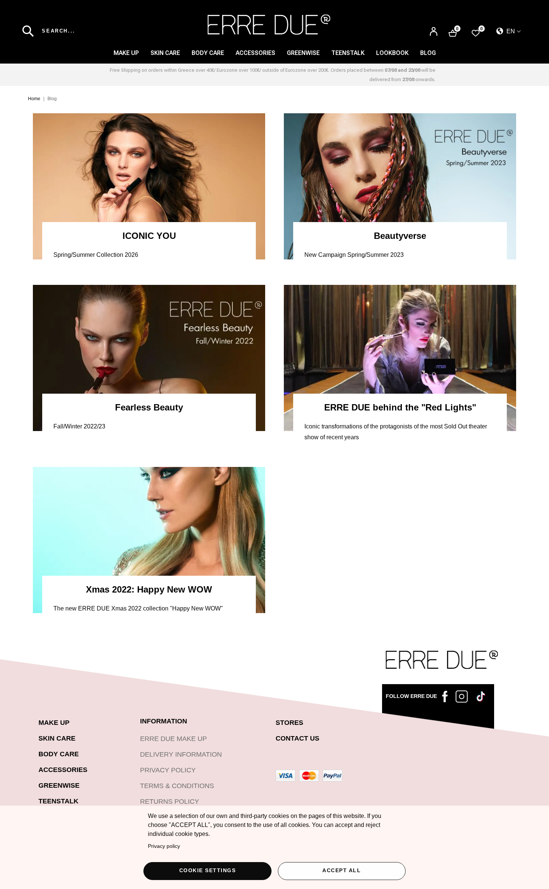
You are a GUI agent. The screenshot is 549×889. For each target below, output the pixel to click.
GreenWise (303, 52)
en (510, 31)
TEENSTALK (58, 801)
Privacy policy (164, 846)
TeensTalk (348, 52)
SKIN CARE (165, 52)
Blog (428, 52)
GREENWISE (59, 785)
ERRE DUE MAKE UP (173, 738)
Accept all (341, 870)
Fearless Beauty (149, 407)
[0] (476, 33)
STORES (289, 722)
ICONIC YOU (149, 235)
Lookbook (392, 52)
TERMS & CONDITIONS (177, 786)
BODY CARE (208, 52)
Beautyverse (400, 235)
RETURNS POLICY (169, 801)
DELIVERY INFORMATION (181, 754)
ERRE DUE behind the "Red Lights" (400, 407)
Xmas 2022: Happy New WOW (149, 589)
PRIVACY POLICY (168, 770)
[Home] (269, 25)
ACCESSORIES (255, 52)
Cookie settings (207, 870)
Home (34, 98)
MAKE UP (126, 52)
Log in (433, 32)
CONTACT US (297, 738)
